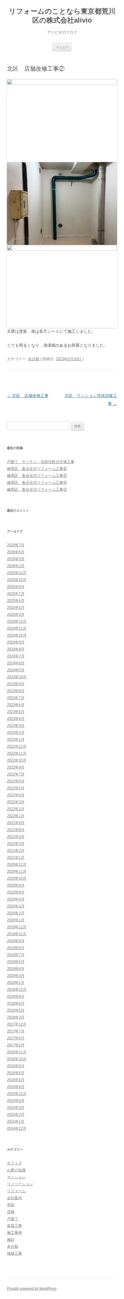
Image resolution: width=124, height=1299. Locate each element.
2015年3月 (16, 1107)
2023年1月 (16, 739)
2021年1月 (16, 857)
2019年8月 (16, 948)
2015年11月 (17, 1094)
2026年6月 (16, 552)
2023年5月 (16, 712)
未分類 (33, 359)
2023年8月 (16, 691)
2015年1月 (16, 1121)
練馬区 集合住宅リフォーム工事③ (37, 489)
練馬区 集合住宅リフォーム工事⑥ (37, 468)
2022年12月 (17, 746)
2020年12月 (17, 864)
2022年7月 (16, 774)
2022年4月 (16, 795)
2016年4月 (16, 1087)
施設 (10, 1239)
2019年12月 (17, 927)
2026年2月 (16, 566)
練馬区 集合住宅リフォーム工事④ (37, 482)
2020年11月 (17, 871)
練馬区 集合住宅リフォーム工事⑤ (37, 475)
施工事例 (14, 1232)
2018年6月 (16, 1003)
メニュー (62, 47)
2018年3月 (16, 1017)
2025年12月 (17, 573)
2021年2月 (16, 850)
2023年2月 (16, 732)
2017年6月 (16, 1038)
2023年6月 (16, 705)
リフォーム (16, 1191)
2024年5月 (16, 670)
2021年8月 (16, 830)
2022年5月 (16, 788)
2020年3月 (16, 906)
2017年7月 (16, 1031)
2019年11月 (17, 934)
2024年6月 (16, 663)
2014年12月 (17, 1128)
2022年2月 (16, 809)
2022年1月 (16, 816)
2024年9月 (16, 642)
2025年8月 (16, 587)
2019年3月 (16, 975)
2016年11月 (17, 1052)
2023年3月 (16, 725)
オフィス (14, 1163)
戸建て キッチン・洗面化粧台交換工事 (40, 462)
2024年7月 (16, 656)
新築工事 (14, 1225)
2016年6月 (16, 1073)
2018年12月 (17, 989)
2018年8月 (16, 996)
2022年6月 (16, 781)
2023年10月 (17, 677)
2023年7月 (16, 698)
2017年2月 (16, 1045)
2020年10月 (17, 878)
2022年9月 (16, 767)
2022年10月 (17, 760)
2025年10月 (17, 580)
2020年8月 (16, 892)
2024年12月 (17, 621)
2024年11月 (17, 628)
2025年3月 (16, 614)
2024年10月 (17, 635)
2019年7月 (16, 955)
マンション (16, 1177)
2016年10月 (17, 1059)
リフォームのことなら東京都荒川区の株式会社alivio (62, 15)
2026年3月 (16, 559)
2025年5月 (16, 607)
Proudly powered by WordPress (32, 1289)
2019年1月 (16, 982)
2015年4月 (16, 1100)
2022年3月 (16, 802)
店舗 (10, 1212)
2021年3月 (16, 843)
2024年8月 (16, 649)
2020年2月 (16, 913)
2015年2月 (16, 1114)
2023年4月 (16, 718)
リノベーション (20, 1184)
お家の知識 (16, 1170)
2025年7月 (16, 593)
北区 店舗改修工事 (27, 395)
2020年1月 (16, 920)
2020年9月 (16, 885)
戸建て (12, 1219)
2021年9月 (16, 823)
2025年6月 (16, 600)
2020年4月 (16, 899)
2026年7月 (16, 545)
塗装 (10, 1205)
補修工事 (14, 1253)
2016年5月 (16, 1080)
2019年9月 (16, 941)
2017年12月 (17, 1024)
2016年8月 (16, 1066)
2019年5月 (16, 962)
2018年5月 (16, 1010)
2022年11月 (17, 753)
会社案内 (14, 1198)
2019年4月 (16, 969)
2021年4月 (16, 837)
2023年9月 (16, 684)
